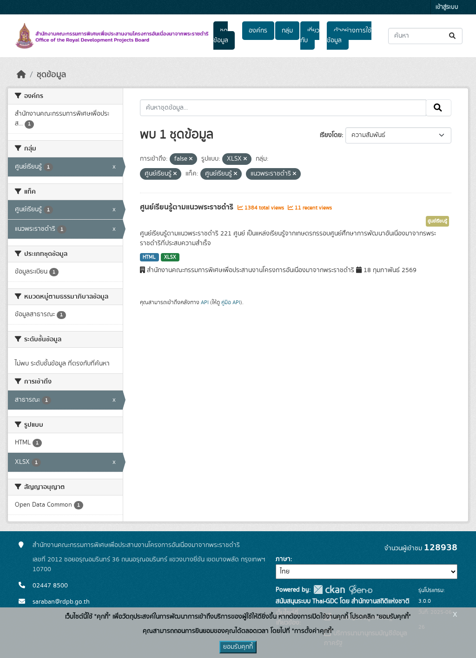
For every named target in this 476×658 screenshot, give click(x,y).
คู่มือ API (230, 302)
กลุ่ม (287, 30)
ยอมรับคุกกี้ (238, 646)
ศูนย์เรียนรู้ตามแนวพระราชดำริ (187, 207)
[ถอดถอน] (190, 159)
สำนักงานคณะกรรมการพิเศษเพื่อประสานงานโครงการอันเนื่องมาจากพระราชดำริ (136, 545)
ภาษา (283, 559)
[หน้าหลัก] (21, 75)
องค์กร (258, 30)
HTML (149, 257)
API (205, 302)
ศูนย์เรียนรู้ (437, 221)
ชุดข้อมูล (220, 35)
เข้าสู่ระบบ (447, 7)
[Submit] (453, 36)
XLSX (170, 257)
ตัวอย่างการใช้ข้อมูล (349, 35)
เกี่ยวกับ (309, 35)
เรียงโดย (331, 135)
